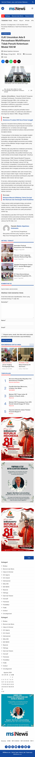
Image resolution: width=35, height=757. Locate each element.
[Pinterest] (28, 746)
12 (5, 682)
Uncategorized (6, 33)
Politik (4, 607)
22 (11, 684)
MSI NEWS (12, 390)
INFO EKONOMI (25, 741)
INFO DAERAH (15, 741)
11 (3, 682)
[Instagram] (9, 746)
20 (7, 684)
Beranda (3, 741)
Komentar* (4, 302)
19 (5, 684)
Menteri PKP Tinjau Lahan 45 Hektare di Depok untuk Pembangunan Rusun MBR (18, 396)
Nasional (11, 398)
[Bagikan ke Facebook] (3, 61)
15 (11, 682)
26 (6, 687)
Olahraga (5, 593)
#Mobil (15, 20)
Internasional (6, 581)
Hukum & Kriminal (8, 572)
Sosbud (5, 610)
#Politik (27, 20)
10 (2, 682)
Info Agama (6, 575)
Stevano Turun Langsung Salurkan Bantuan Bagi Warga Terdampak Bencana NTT (23, 256)
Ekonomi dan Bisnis (17, 16)
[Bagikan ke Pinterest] (15, 61)
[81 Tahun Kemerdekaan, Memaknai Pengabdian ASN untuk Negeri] (7, 276)
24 (2, 687)
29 (11, 687)
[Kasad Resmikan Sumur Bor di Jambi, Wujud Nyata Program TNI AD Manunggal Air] (26, 354)
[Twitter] (19, 746)
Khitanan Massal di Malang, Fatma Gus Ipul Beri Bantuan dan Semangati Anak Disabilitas (18, 198)
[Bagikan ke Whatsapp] (11, 61)
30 (13, 687)
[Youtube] (16, 746)
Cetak (5, 57)
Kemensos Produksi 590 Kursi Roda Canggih (18, 120)
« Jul (2, 691)
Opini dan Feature (8, 596)
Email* (3, 327)
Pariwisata (6, 601)
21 (9, 684)
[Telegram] (25, 746)
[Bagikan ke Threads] (19, 61)
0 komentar (28, 54)
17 (2, 684)
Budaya (8, 16)
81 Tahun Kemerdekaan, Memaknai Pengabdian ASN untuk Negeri (23, 275)
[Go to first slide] (33, 345)
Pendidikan (6, 604)
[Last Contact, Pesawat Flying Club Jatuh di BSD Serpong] (9, 354)
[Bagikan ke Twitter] (7, 61)
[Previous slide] (30, 345)
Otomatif (5, 599)
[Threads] (12, 746)
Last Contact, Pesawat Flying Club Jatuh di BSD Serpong (9, 366)
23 (13, 684)
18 (4, 684)
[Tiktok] (22, 746)
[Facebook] (6, 746)
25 (4, 687)
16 (12, 682)
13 (7, 682)
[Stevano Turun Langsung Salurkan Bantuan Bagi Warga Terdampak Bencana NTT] (7, 257)
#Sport (21, 20)
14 (9, 682)
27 (7, 687)
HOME (9, 741)
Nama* (3, 320)
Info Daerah (5, 362)
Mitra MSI (6, 584)
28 (9, 687)
